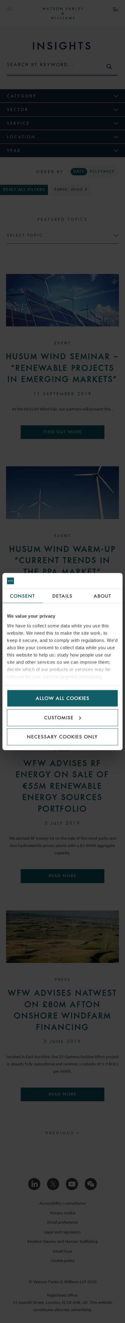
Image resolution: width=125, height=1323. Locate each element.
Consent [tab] (22, 596)
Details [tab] (62, 596)
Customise (59, 717)
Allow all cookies (63, 698)
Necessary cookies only (62, 737)
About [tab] (102, 596)
